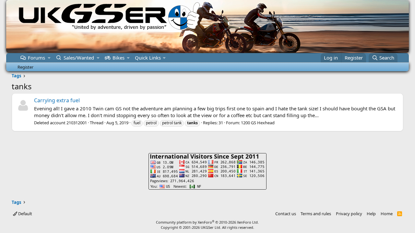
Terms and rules (316, 213)
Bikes (118, 57)
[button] (49, 57)
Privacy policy (349, 213)
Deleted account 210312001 (60, 123)
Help (371, 213)
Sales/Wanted (79, 57)
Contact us (285, 213)
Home (387, 213)
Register (25, 67)
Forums (36, 57)
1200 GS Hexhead (258, 123)
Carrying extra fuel (57, 100)
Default (24, 213)
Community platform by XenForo (207, 222)
